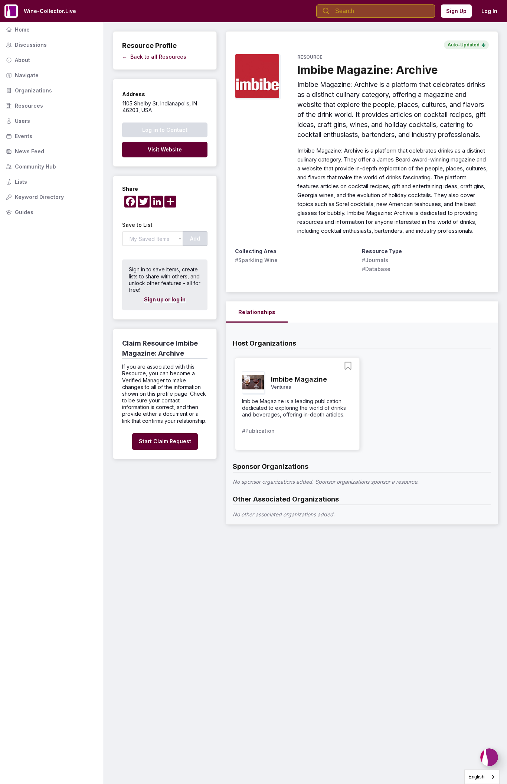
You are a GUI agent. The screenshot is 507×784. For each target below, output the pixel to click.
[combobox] (482, 777)
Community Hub (30, 166)
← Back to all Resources (154, 56)
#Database (376, 269)
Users (17, 121)
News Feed (24, 151)
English (476, 777)
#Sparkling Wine (256, 260)
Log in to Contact (164, 130)
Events (18, 136)
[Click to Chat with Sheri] (489, 757)
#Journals (375, 260)
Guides (18, 212)
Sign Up (456, 11)
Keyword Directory (34, 197)
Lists (15, 182)
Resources (23, 105)
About (17, 60)
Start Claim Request (165, 441)
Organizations (28, 90)
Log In (489, 11)
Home (17, 29)
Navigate (21, 75)
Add (195, 238)
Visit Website (165, 149)
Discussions (25, 45)
